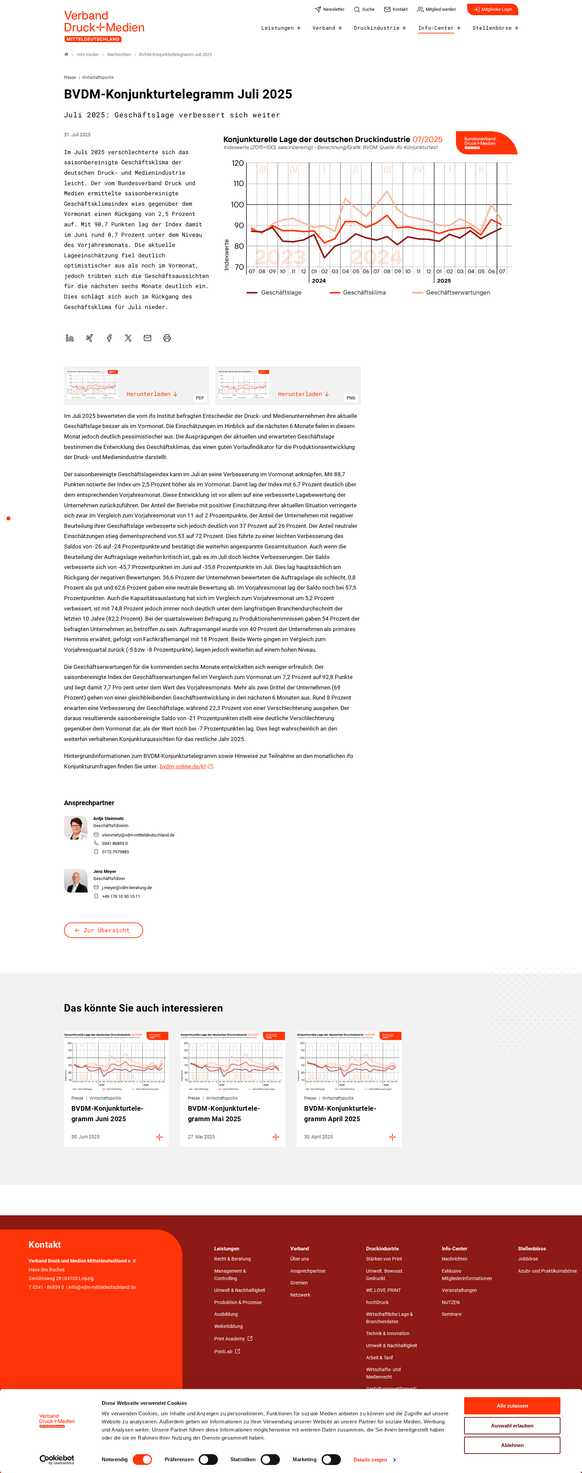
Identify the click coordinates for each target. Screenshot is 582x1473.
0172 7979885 (115, 851)
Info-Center (436, 27)
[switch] (208, 1459)
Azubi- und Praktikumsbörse (547, 1271)
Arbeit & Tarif (379, 1358)
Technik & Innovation (388, 1333)
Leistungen (277, 27)
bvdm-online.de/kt (183, 766)
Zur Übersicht (107, 930)
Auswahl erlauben (512, 1425)
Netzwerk (300, 1295)
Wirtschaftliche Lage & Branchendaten (389, 1318)
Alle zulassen (512, 1406)
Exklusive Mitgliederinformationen (467, 1274)
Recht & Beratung (232, 1259)
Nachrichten (454, 1259)
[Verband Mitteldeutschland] (66, 54)
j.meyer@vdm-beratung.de (127, 887)
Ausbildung (226, 1314)
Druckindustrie (377, 27)
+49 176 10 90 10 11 (121, 896)
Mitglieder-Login (497, 9)
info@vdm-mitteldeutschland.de (102, 1287)
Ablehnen (512, 1445)
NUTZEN (451, 1302)
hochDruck (377, 1302)
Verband (324, 27)
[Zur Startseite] (105, 26)
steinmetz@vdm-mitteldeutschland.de (138, 835)
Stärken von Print (384, 1259)
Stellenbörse (492, 27)
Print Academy (230, 1339)
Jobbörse (528, 1259)
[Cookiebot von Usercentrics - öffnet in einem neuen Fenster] (57, 1460)
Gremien (299, 1283)
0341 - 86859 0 (48, 1287)
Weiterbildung (228, 1326)
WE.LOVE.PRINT (383, 1290)
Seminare (451, 1314)
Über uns (299, 1259)
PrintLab (223, 1352)
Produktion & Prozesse (238, 1302)
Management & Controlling (230, 1274)
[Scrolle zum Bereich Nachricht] (12, 520)
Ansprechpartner (308, 1271)
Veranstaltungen (459, 1290)
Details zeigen (370, 1460)
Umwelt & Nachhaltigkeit (239, 1290)
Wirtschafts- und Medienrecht (383, 1373)
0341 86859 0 (115, 843)
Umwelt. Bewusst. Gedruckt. (385, 1274)
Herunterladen (148, 394)
